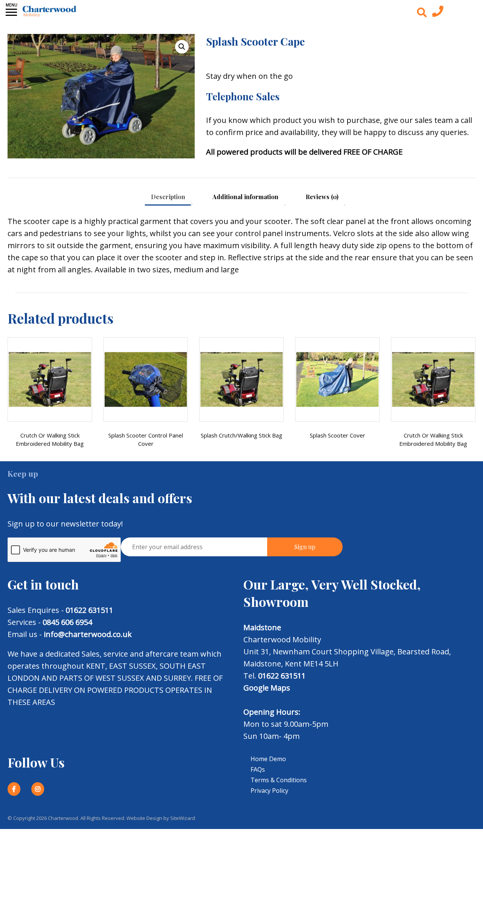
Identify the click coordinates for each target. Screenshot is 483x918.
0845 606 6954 (67, 622)
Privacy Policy (269, 790)
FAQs (258, 769)
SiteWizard (182, 818)
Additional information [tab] (245, 197)
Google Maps (266, 688)
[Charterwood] (49, 11)
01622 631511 (89, 610)
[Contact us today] (437, 13)
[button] (182, 47)
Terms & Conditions (279, 780)
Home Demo (268, 759)
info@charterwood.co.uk (88, 634)
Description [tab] (168, 197)
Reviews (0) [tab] (322, 197)
